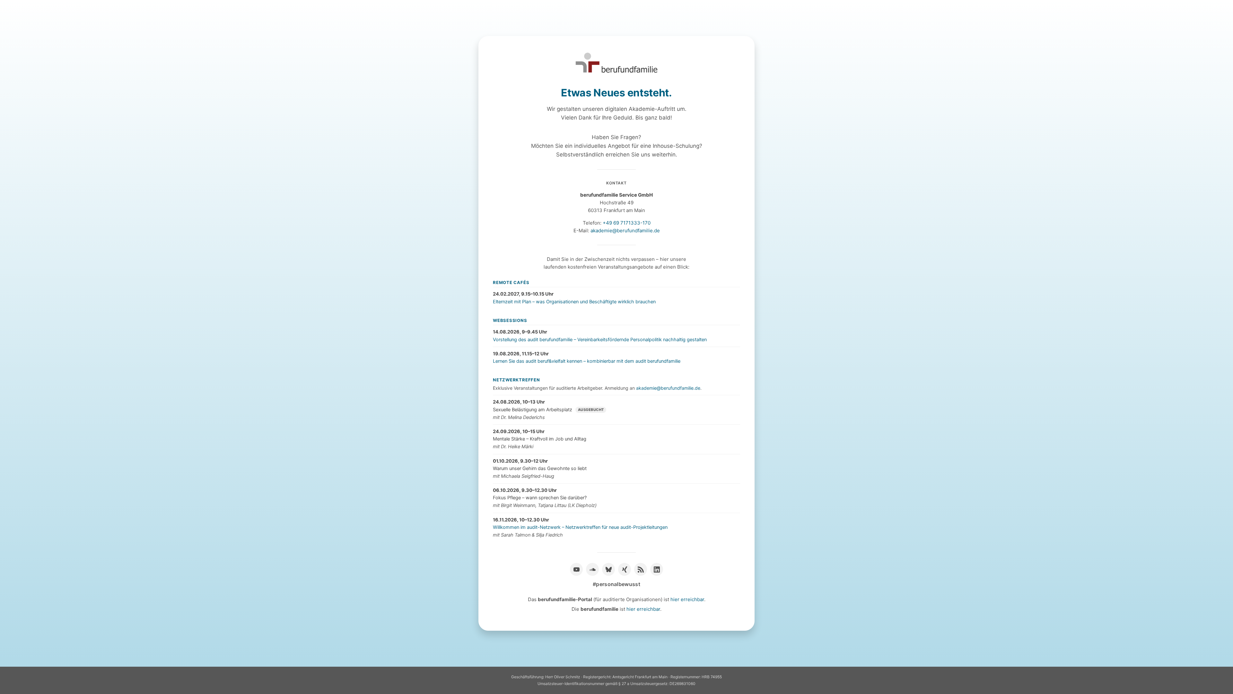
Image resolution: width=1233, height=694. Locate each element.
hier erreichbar (687, 599)
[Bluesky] (608, 569)
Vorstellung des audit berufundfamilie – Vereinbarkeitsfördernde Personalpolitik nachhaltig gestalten (600, 340)
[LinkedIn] (656, 569)
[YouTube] (576, 569)
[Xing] (624, 569)
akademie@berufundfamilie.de (625, 230)
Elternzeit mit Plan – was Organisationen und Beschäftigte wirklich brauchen (574, 302)
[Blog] (640, 569)
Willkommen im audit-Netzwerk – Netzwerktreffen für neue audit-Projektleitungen (580, 527)
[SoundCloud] (592, 569)
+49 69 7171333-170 (627, 223)
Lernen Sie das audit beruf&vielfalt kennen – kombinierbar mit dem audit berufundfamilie (586, 361)
